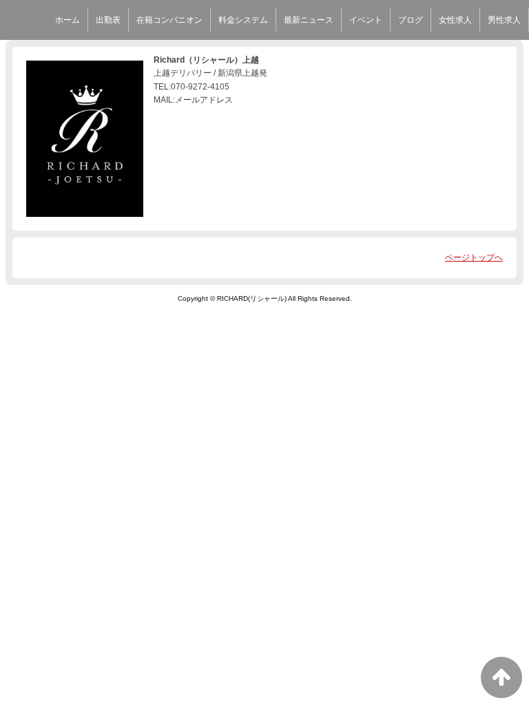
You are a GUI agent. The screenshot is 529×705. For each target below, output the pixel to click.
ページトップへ (474, 257)
